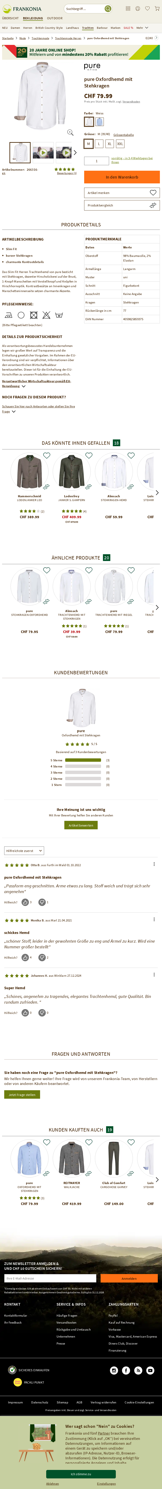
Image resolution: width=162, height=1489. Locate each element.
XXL (120, 143)
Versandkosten (131, 101)
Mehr (139, 28)
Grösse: (90, 134)
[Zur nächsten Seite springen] (156, 37)
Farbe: (89, 113)
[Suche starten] (108, 8)
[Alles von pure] (92, 66)
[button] (134, 158)
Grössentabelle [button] (123, 135)
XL (110, 143)
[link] (128, 9)
